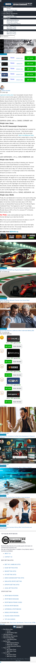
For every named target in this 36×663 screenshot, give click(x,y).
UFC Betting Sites (10, 574)
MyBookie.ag (14, 232)
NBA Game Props (11, 34)
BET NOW (8, 346)
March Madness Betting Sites (14, 578)
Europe (9, 8)
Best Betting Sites (8, 7)
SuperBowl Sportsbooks (13, 609)
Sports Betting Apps (12, 10)
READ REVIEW (17, 346)
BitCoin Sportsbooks (11, 606)
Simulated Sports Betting (13, 581)
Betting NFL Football (12, 22)
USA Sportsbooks (8, 12)
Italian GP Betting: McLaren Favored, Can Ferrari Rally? (15, 300)
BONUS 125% (19, 74)
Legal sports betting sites (6, 95)
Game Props (6, 30)
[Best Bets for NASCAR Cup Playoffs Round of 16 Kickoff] (18, 254)
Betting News (6, 18)
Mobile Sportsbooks (11, 612)
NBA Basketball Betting (13, 20)
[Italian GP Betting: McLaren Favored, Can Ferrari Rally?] (18, 285)
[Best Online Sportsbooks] (18, 4)
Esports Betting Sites (12, 584)
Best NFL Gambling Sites (12, 564)
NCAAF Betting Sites (11, 568)
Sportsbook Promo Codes (13, 602)
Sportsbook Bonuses (12, 599)
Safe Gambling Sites (8, 15)
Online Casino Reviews (12, 616)
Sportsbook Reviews (11, 595)
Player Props (6, 25)
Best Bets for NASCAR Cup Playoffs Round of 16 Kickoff (14, 270)
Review (12, 57)
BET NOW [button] (30, 58)
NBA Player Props (11, 28)
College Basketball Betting (14, 23)
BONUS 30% (20, 63)
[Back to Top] (0, 662)
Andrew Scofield (6, 90)
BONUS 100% (19, 58)
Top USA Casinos (10, 619)
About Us (8, 553)
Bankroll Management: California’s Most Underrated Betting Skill (17, 330)
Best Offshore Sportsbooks (10, 13)
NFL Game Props (11, 32)
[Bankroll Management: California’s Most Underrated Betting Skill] (18, 315)
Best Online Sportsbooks (6, 51)
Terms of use (28, 622)
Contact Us (8, 557)
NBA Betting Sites (10, 571)
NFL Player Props (11, 27)
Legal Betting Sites (12, 17)
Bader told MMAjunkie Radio (26, 135)
